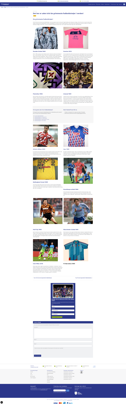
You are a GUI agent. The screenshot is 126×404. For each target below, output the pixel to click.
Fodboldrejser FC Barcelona (68, 370)
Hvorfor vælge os (33, 376)
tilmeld (67, 389)
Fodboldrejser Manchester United (69, 375)
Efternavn (53, 307)
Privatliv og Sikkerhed (50, 376)
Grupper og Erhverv (91, 4)
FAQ (47, 373)
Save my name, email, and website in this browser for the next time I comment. (49, 347)
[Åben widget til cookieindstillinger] (1, 402)
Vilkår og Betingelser (50, 378)
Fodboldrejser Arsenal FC (68, 378)
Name (35, 338)
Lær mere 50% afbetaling (51, 370)
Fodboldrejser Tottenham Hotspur (69, 372)
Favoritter (98, 4)
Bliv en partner (32, 375)
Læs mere (76, 388)
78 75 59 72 (58, 399)
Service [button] (120, 4)
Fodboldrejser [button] (107, 4)
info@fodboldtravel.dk (43, 388)
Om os (31, 373)
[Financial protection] (78, 392)
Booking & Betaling (50, 372)
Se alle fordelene (94, 365)
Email (53, 311)
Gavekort (48, 379)
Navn (53, 303)
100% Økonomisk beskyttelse (63, 1)
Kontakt (31, 370)
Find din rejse (113, 4)
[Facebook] (81, 371)
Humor (35, 15)
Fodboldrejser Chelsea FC (68, 373)
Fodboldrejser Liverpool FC (68, 376)
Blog (117, 4)
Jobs (31, 372)
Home (2, 7)
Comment (36, 326)
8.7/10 (88, 1)
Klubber (102, 4)
